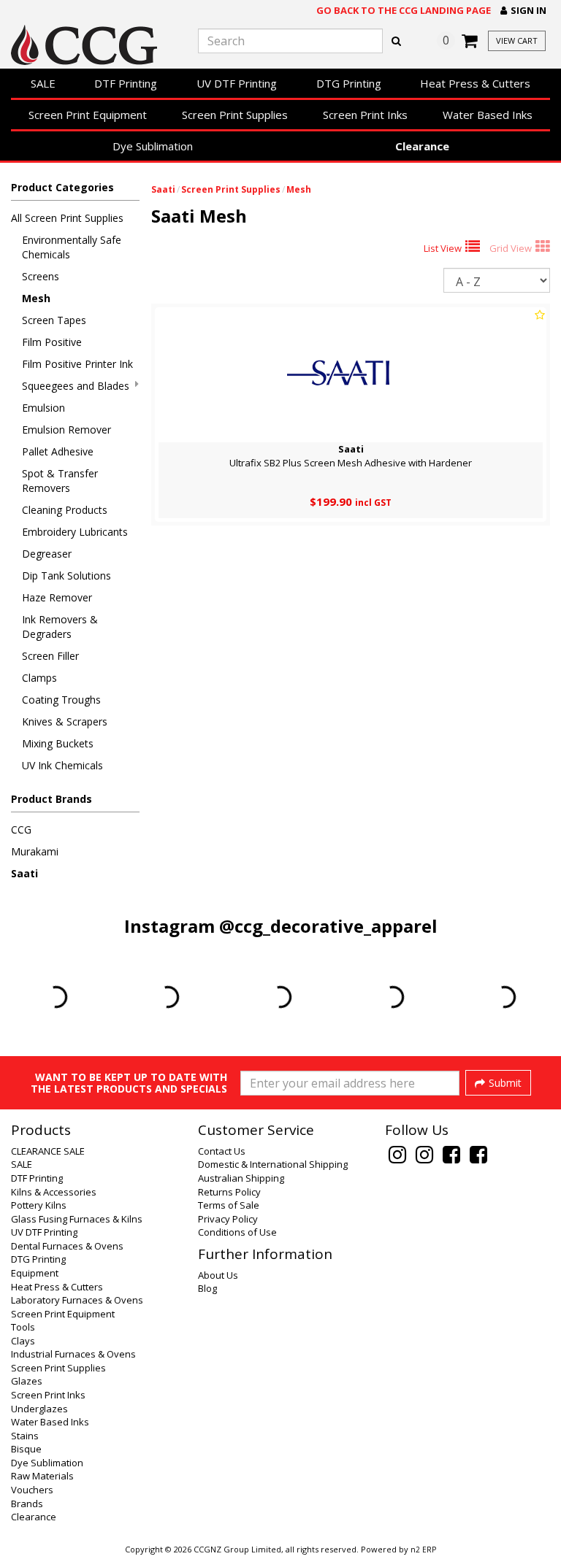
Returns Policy (229, 1191)
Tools (23, 1326)
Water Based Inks (488, 114)
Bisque (26, 1448)
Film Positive (52, 342)
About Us (218, 1275)
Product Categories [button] (62, 187)
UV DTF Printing (236, 83)
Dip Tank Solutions (66, 575)
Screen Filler (50, 656)
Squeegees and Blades (75, 386)
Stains (25, 1435)
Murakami (34, 851)
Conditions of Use (237, 1232)
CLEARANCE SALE (48, 1151)
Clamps (39, 678)
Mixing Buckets (58, 743)
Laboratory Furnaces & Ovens (77, 1299)
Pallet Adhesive (58, 451)
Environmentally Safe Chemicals (71, 247)
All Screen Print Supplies (67, 218)
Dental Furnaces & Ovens (67, 1245)
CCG (21, 829)
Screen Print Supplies (235, 114)
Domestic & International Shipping (273, 1164)
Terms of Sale (228, 1205)
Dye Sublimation (152, 146)
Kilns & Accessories (53, 1191)
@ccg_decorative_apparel (328, 926)
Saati (24, 873)
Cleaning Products (64, 510)
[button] (523, 11)
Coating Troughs (61, 700)
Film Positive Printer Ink (77, 364)
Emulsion (43, 408)
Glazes (26, 1380)
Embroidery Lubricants (75, 532)
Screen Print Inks (365, 114)
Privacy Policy (228, 1218)
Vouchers (32, 1489)
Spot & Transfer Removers (60, 480)
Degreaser (47, 554)
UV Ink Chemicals (62, 765)
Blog (207, 1288)
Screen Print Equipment (87, 114)
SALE (43, 83)
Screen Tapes (54, 320)
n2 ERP (423, 1549)
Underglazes (39, 1408)
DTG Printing (348, 83)
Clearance (422, 146)
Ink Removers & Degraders (60, 626)
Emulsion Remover (66, 429)
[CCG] (93, 45)
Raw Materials (42, 1475)
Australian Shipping (241, 1178)
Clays (23, 1340)
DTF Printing (125, 83)
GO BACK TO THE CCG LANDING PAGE (403, 10)
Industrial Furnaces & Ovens (73, 1353)
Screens (40, 276)
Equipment (34, 1272)
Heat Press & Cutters (475, 83)
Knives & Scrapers (64, 721)
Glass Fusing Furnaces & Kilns (76, 1218)
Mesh (36, 298)
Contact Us (221, 1151)
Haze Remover (57, 597)
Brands (27, 1503)
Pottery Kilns (38, 1205)
